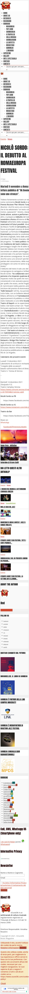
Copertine (7, 53)
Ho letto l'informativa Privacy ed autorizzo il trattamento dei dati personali (13, 885)
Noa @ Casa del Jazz (8, 507)
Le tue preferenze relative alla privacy (16, 989)
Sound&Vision (11, 39)
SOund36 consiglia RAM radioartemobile (10, 753)
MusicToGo (10, 45)
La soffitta (10, 42)
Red (3, 179)
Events (3, 139)
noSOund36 (10, 26)
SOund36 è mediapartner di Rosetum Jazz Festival (12, 727)
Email (3, 877)
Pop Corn (9, 29)
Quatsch (6, 61)
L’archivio (10, 50)
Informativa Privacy (5, 858)
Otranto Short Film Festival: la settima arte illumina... (12, 577)
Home (5, 13)
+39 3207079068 (8, 842)
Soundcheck (10, 31)
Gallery (6, 55)
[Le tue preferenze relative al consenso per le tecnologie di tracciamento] (26, 991)
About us (6, 15)
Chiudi (3, 983)
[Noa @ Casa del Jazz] (6, 500)
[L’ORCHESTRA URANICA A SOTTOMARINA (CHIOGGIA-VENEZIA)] (6, 482)
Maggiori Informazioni (10, 947)
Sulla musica (11, 37)
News (10, 139)
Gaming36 (9, 47)
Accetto (23, 948)
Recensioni (7, 21)
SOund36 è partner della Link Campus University (13, 701)
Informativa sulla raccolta (9, 991)
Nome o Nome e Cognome (12, 872)
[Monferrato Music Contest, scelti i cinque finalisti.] (6, 516)
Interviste (7, 18)
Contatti (6, 63)
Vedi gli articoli (7, 610)
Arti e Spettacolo (10, 58)
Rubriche (6, 23)
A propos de (10, 34)
